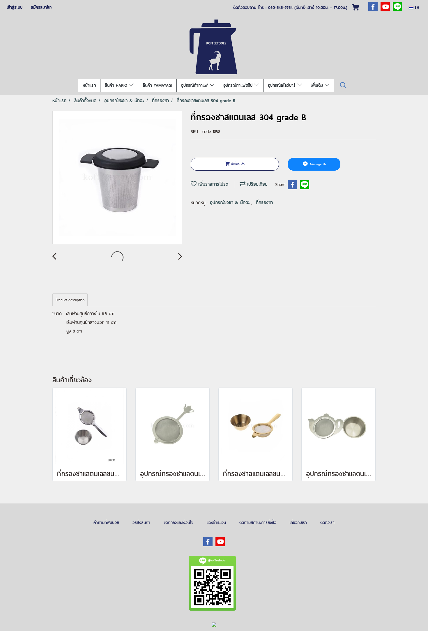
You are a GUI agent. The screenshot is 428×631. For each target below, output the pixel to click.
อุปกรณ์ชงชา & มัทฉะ (231, 202)
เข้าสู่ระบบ (14, 7)
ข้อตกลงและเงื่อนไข (178, 522)
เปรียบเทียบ (256, 184)
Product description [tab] (70, 300)
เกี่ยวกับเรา (298, 522)
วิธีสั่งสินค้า (141, 522)
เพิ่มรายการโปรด (212, 184)
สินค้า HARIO (117, 85)
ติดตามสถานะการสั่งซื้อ (257, 522)
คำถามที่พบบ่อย (106, 522)
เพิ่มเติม (318, 85)
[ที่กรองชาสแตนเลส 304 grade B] (117, 178)
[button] (343, 85)
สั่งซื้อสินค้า (237, 164)
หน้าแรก (89, 85)
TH (416, 7)
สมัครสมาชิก (41, 7)
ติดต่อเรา (327, 522)
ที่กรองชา (264, 202)
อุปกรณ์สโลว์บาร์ (282, 85)
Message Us (317, 164)
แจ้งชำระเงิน (216, 522)
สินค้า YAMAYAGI (157, 85)
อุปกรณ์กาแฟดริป (238, 85)
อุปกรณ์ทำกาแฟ (195, 85)
